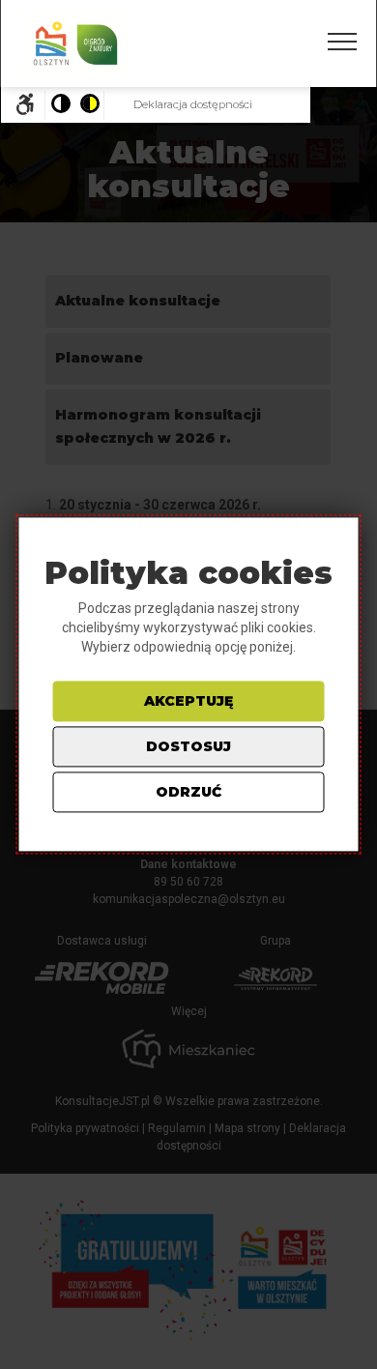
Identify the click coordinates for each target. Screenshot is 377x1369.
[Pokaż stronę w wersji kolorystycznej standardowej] (59, 105)
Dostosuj (188, 747)
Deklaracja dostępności (192, 104)
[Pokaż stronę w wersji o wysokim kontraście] (88, 105)
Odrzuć (188, 792)
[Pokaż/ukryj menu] (342, 41)
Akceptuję (188, 702)
